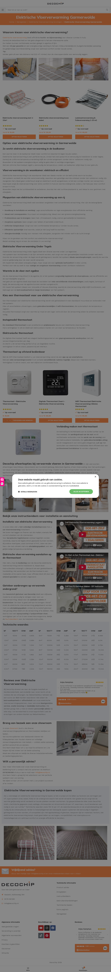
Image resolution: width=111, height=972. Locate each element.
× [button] (95, 476)
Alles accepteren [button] (81, 492)
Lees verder (84, 486)
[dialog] (55, 486)
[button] (27, 491)
